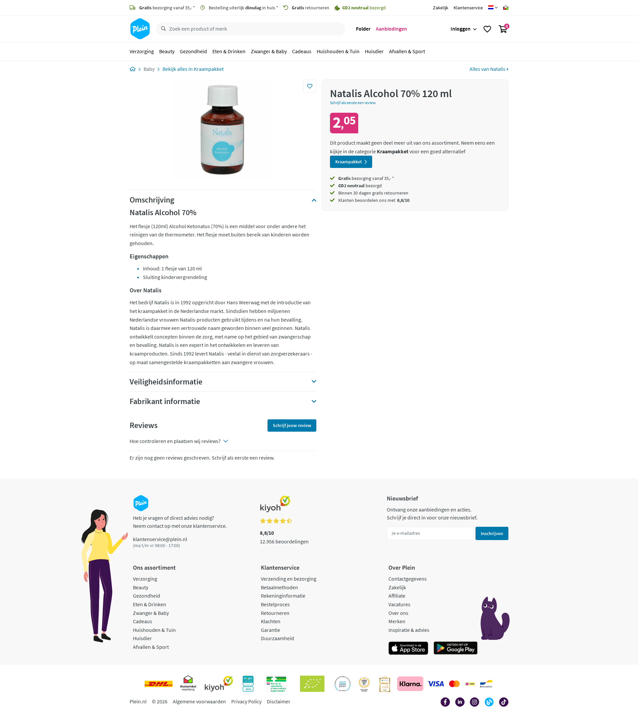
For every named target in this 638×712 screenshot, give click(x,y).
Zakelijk (440, 8)
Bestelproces (275, 604)
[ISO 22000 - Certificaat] (343, 683)
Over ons (398, 613)
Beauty (166, 51)
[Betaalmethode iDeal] (470, 684)
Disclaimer (278, 701)
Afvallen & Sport (407, 51)
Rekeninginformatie (283, 595)
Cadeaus (301, 51)
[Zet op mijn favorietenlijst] (309, 86)
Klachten (270, 621)
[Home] (133, 68)
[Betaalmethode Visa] (435, 683)
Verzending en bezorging (288, 578)
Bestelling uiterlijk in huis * (243, 8)
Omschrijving (152, 200)
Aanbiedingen (391, 28)
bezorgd (360, 186)
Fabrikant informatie (165, 401)
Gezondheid (193, 51)
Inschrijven (492, 533)
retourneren (310, 8)
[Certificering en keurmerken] (312, 683)
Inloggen (461, 28)
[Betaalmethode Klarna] (410, 683)
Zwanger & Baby (269, 51)
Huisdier (374, 51)
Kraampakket (209, 68)
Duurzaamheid (277, 638)
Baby (149, 68)
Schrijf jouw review (292, 425)
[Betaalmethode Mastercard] (454, 684)
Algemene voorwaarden (199, 701)
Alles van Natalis (488, 68)
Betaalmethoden (279, 587)
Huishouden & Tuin (338, 51)
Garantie (270, 630)
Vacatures (399, 604)
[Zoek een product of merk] (162, 29)
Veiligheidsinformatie (166, 381)
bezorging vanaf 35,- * (167, 8)
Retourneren (275, 613)
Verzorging (142, 51)
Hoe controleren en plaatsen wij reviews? (175, 441)
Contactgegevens (407, 578)
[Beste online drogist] (364, 683)
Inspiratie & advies (408, 630)
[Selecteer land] (493, 7)
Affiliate (396, 595)
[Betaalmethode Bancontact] (486, 684)
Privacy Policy (246, 701)
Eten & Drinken (229, 51)
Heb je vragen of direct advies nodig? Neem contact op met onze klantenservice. (180, 521)
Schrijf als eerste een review (353, 102)
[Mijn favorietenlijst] (487, 29)
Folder (363, 28)
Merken (396, 621)
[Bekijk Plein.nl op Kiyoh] (219, 683)
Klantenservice (468, 8)
